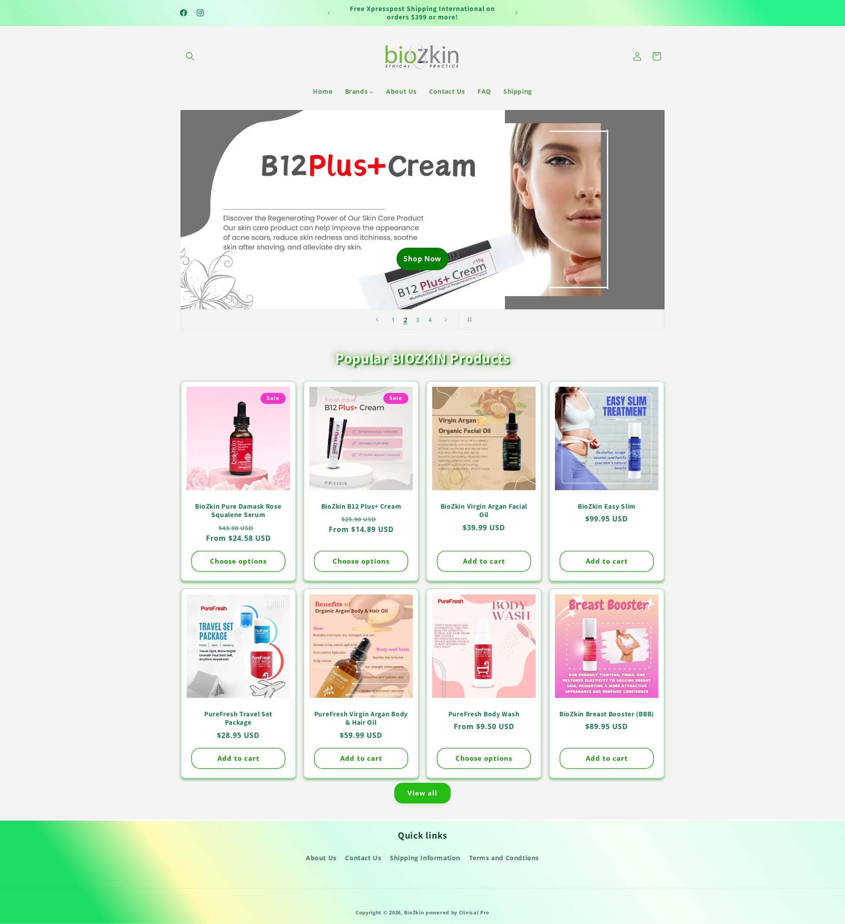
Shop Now (422, 259)
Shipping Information (425, 858)
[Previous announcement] (328, 12)
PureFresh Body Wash (484, 714)
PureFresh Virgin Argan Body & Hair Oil (361, 718)
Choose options (238, 561)
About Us (321, 858)
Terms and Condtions (504, 858)
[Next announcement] (516, 12)
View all (422, 792)
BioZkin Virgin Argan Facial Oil (484, 510)
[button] (190, 56)
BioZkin (414, 912)
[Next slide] (446, 319)
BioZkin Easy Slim (607, 506)
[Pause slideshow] (468, 319)
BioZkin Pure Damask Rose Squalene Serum (238, 510)
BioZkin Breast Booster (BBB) (606, 714)
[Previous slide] (377, 319)
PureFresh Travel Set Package (238, 718)
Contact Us (363, 858)
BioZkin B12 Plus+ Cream (361, 506)
